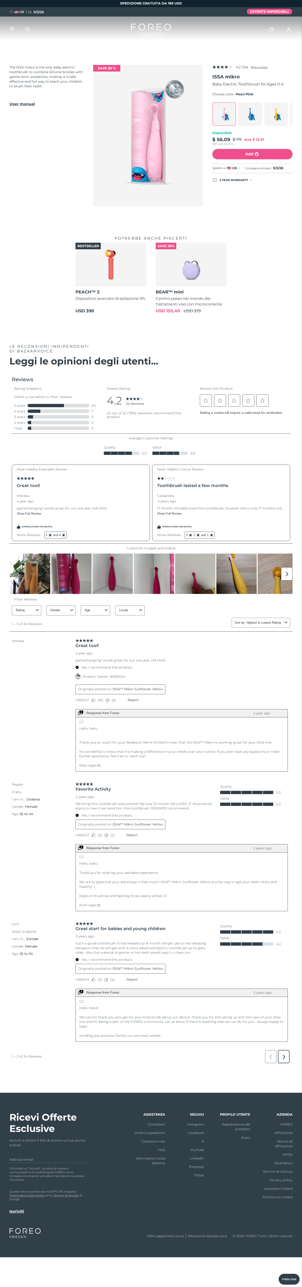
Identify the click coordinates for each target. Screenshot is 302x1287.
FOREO (286, 1124)
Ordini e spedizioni (149, 1133)
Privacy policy (281, 1180)
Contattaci (156, 1124)
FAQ (161, 1150)
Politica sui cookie (278, 1197)
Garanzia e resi (153, 1141)
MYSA (288, 1154)
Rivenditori (283, 1163)
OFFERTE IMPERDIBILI (269, 11)
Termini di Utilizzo (278, 1171)
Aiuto (245, 1137)
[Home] (151, 31)
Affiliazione (283, 1133)
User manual (22, 104)
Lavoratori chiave (278, 1188)
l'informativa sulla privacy (27, 1195)
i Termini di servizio (65, 1195)
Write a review (259, 67)
